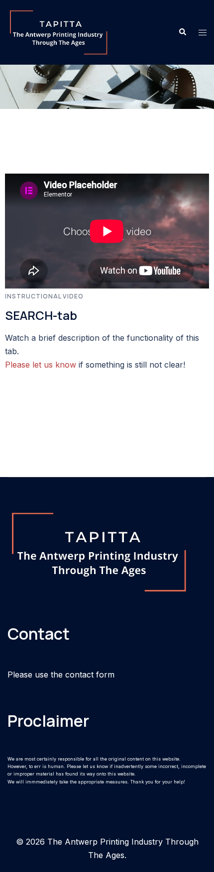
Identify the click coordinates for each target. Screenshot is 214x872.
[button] (182, 32)
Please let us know (40, 365)
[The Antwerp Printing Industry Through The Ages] (58, 31)
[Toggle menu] (203, 32)
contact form (89, 674)
